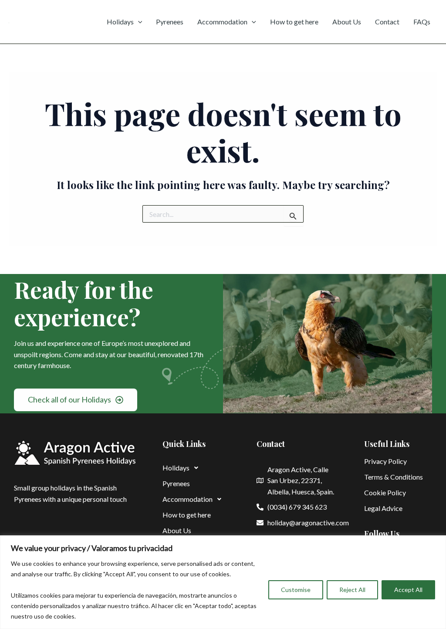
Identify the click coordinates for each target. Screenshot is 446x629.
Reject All (352, 589)
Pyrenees (169, 21)
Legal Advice (383, 508)
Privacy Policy (385, 461)
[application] (138, 22)
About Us (346, 21)
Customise (296, 589)
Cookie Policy (385, 492)
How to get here (294, 21)
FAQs (421, 21)
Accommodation (222, 21)
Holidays (120, 21)
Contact (387, 21)
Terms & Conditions (393, 477)
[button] (196, 468)
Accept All (408, 589)
